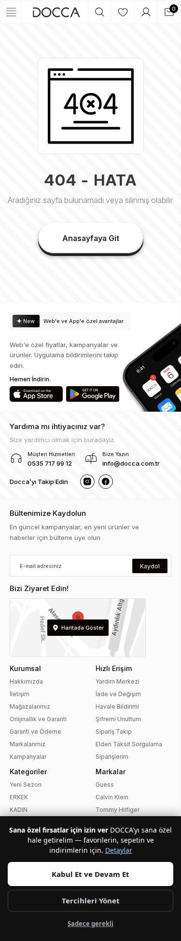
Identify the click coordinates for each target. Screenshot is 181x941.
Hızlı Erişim (114, 668)
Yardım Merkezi (117, 681)
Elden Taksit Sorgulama (129, 744)
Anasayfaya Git (90, 238)
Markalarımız (27, 744)
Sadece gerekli (90, 923)
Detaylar (118, 850)
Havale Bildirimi (117, 706)
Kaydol (150, 566)
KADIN (19, 809)
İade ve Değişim (118, 694)
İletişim (19, 694)
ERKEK (19, 797)
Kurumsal (25, 668)
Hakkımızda (26, 681)
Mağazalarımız (30, 706)
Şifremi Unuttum (118, 719)
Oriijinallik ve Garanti (38, 719)
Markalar (110, 771)
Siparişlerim (112, 756)
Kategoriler (28, 771)
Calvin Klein (112, 797)
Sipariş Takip (114, 731)
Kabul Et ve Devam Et (90, 874)
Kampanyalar (28, 756)
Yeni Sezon (26, 784)
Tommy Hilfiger (117, 809)
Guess (105, 784)
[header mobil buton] (56, 12)
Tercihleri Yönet (91, 900)
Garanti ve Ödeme (35, 731)
